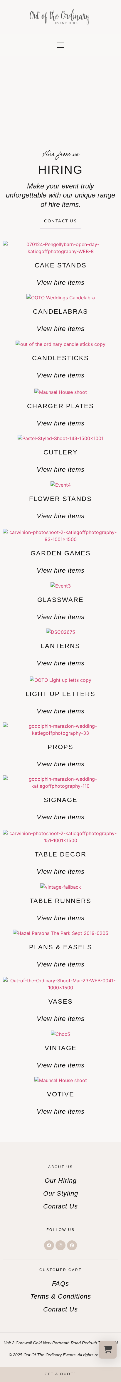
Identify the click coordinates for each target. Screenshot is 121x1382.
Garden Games (61, 553)
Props (60, 747)
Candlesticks (60, 358)
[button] (60, 46)
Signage (61, 800)
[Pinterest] (72, 1245)
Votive (60, 1094)
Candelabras (60, 311)
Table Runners (60, 900)
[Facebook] (49, 1245)
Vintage (61, 1048)
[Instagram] (60, 1245)
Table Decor (60, 854)
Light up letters (60, 694)
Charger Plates (60, 406)
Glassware (60, 599)
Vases (60, 1001)
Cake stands (61, 265)
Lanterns (60, 646)
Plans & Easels (60, 947)
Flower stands (60, 498)
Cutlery (60, 452)
